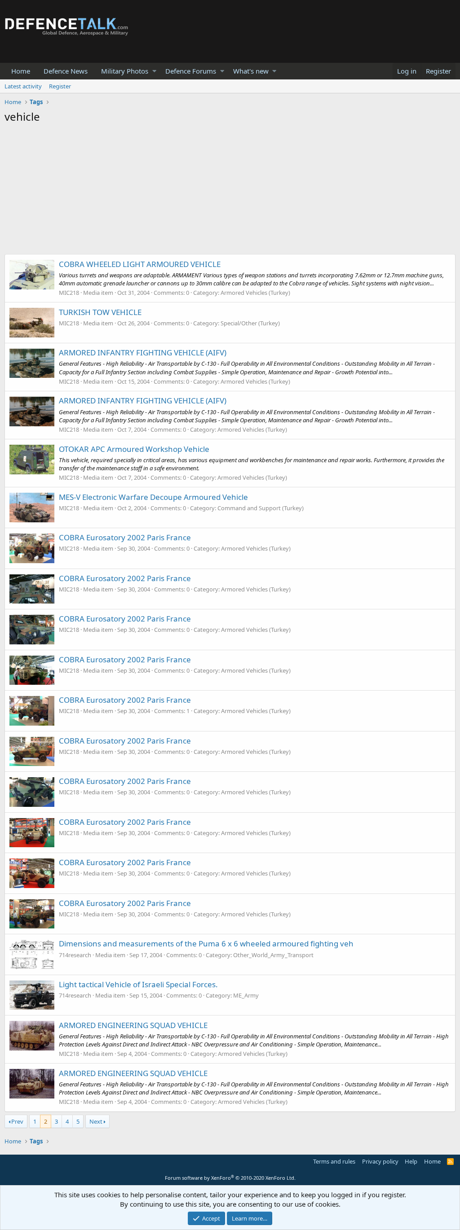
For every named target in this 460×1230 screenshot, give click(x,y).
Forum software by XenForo (230, 1177)
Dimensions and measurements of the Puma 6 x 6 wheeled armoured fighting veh (206, 943)
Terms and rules (334, 1161)
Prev (17, 1121)
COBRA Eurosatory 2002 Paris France (125, 537)
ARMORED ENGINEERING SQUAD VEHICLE (133, 1025)
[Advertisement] (230, 191)
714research (75, 955)
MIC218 (69, 293)
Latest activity (23, 86)
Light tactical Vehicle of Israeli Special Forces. (138, 984)
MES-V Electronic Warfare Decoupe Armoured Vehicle (153, 497)
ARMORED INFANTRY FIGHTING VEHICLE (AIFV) (142, 352)
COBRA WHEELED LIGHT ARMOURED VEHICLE (140, 264)
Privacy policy (380, 1161)
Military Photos (124, 70)
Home (20, 70)
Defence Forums (190, 70)
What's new (251, 70)
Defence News (66, 70)
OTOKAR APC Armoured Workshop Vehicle (134, 449)
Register (60, 86)
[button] (154, 71)
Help (411, 1161)
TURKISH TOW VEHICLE (100, 312)
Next (95, 1121)
